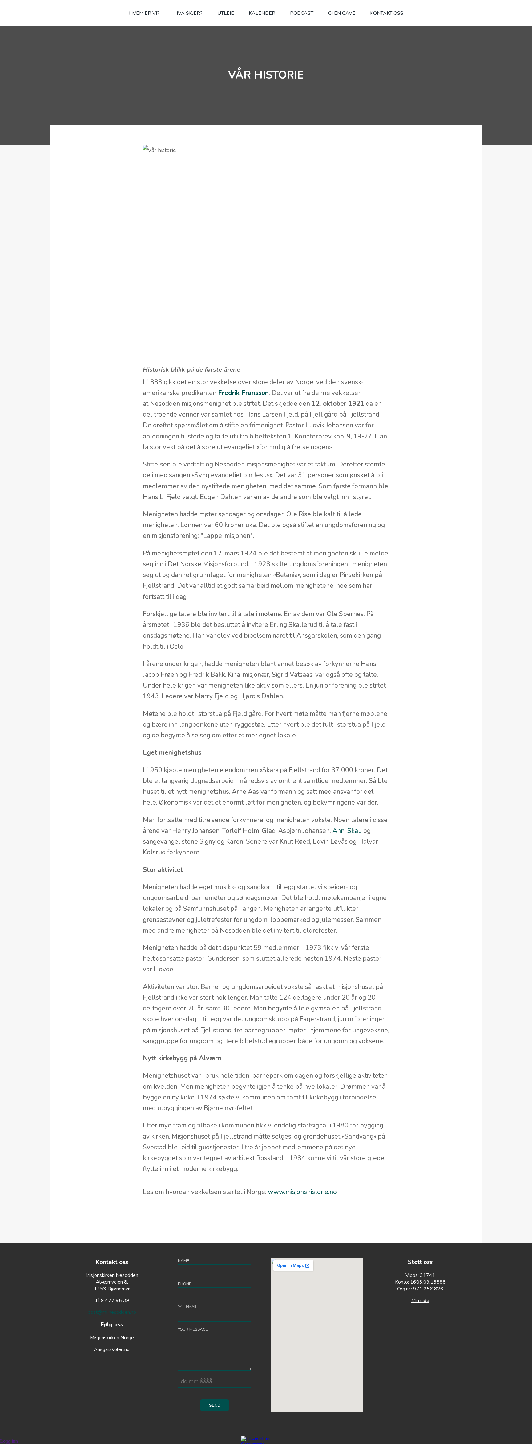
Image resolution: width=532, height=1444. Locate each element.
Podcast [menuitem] (301, 13)
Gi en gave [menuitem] (341, 13)
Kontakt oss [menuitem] (386, 13)
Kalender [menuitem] (262, 13)
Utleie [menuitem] (225, 13)
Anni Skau (347, 830)
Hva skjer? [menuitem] (188, 13)
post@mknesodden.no (112, 1312)
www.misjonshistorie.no (302, 1192)
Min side (420, 1300)
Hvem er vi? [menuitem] (144, 13)
